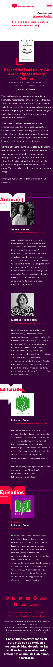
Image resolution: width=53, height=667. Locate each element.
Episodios (17, 22)
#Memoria (5, 182)
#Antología (6, 179)
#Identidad (41, 179)
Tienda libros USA (15, 612)
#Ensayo (32, 179)
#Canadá (16, 179)
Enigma (18, 624)
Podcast (28, 612)
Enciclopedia (29, 22)
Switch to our (42, 14)
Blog (37, 25)
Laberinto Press (18, 430)
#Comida (24, 179)
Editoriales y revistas (22, 25)
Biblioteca (43, 22)
